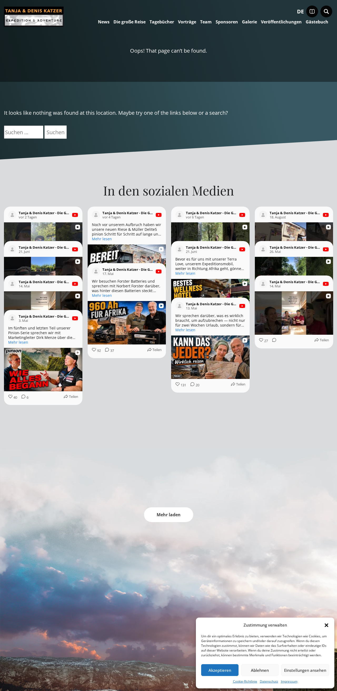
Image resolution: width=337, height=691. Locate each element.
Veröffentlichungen (281, 22)
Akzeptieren (220, 670)
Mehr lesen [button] (102, 239)
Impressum (289, 681)
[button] (326, 625)
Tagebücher (162, 22)
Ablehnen (260, 670)
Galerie (249, 22)
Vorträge (187, 22)
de (300, 11)
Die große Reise (129, 22)
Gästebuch (317, 22)
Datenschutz (269, 681)
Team (206, 22)
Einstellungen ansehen (305, 670)
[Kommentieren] (22, 428)
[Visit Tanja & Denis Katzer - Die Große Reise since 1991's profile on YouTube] (12, 215)
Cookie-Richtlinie (245, 681)
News (104, 22)
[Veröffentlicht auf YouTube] (75, 215)
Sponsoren (227, 22)
